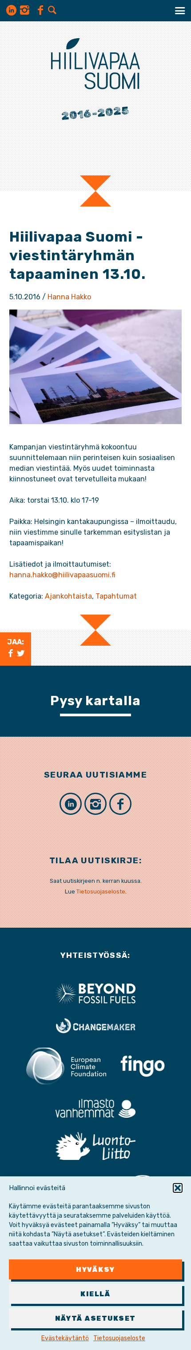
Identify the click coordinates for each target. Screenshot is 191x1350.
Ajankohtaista (68, 596)
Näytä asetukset (95, 1318)
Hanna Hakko (69, 297)
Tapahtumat (116, 596)
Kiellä (95, 1294)
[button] (177, 1187)
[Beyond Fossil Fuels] (95, 993)
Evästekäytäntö (65, 1338)
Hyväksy (95, 1270)
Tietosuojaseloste (119, 1338)
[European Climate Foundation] (66, 1065)
